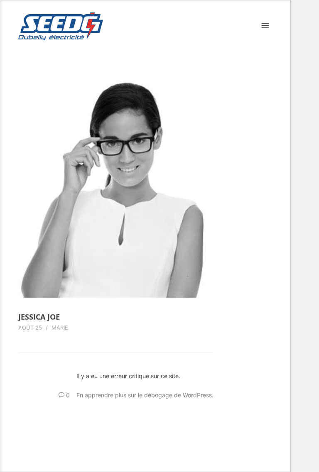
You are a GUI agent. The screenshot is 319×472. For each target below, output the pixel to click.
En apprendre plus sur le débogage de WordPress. (144, 395)
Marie (60, 327)
